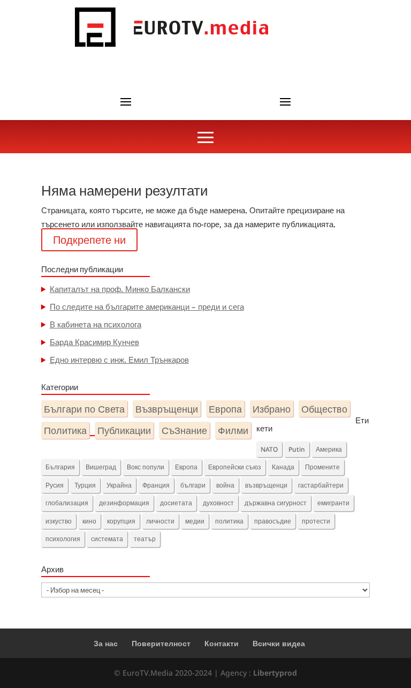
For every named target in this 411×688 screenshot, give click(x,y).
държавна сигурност (276, 502)
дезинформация (124, 502)
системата (107, 538)
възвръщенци (266, 485)
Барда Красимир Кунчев (94, 341)
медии (194, 521)
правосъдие (272, 521)
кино (89, 521)
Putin (296, 449)
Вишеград (101, 467)
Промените (322, 467)
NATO (269, 449)
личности (160, 521)
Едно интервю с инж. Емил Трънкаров (119, 359)
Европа (225, 408)
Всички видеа (279, 643)
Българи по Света (84, 408)
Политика (65, 430)
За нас (106, 643)
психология (62, 538)
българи (193, 485)
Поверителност (161, 643)
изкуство (58, 521)
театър (145, 538)
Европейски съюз (234, 467)
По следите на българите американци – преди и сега (147, 306)
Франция (156, 485)
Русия (54, 485)
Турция (85, 485)
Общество (324, 408)
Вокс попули (145, 467)
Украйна (119, 485)
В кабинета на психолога (95, 324)
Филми (233, 430)
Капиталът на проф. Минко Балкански (120, 288)
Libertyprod (275, 673)
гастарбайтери (321, 485)
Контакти (221, 643)
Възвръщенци (166, 408)
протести (316, 521)
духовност (218, 502)
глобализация (66, 502)
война (225, 485)
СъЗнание (184, 430)
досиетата (176, 502)
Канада (283, 467)
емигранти (333, 502)
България (60, 467)
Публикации (124, 430)
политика (229, 521)
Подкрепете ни (89, 240)
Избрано (272, 408)
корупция (121, 521)
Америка (329, 449)
